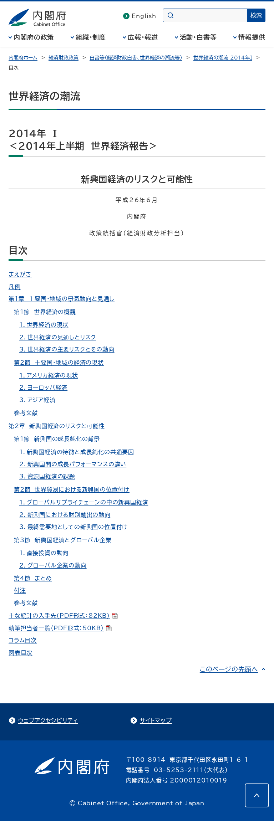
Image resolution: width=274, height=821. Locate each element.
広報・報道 (143, 37)
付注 (20, 590)
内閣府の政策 (34, 37)
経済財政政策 (63, 57)
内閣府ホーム (23, 57)
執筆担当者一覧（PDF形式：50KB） (56, 628)
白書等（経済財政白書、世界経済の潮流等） (136, 57)
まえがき (20, 274)
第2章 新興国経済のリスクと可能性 (57, 426)
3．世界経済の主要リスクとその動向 (67, 349)
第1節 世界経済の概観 (45, 312)
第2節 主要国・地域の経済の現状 (59, 362)
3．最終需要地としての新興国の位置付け (73, 527)
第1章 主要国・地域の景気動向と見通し (62, 299)
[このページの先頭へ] (256, 795)
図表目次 (20, 653)
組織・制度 (91, 37)
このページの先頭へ (229, 669)
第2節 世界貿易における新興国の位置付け (72, 489)
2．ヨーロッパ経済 (43, 387)
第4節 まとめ (33, 578)
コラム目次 (23, 640)
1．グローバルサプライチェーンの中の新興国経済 (83, 502)
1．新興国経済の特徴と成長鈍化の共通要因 (76, 452)
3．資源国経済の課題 (47, 476)
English (144, 16)
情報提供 (251, 37)
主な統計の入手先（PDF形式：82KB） (59, 616)
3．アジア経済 (37, 400)
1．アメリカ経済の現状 (48, 375)
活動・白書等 (198, 37)
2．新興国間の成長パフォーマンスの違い (72, 464)
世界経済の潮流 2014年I (222, 57)
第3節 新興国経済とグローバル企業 (63, 540)
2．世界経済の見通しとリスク (57, 337)
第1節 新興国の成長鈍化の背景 (57, 439)
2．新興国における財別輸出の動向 (65, 515)
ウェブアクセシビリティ (48, 720)
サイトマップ (156, 720)
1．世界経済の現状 (43, 325)
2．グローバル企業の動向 (53, 565)
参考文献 (26, 413)
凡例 (15, 286)
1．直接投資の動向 (43, 553)
